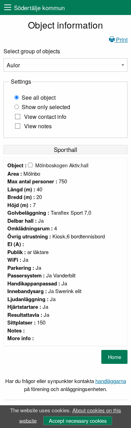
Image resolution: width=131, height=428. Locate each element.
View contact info (45, 117)
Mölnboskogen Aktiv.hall (61, 165)
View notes (38, 126)
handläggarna (110, 380)
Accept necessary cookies (78, 420)
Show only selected (46, 107)
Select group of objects (31, 51)
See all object (39, 97)
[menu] (7, 7)
